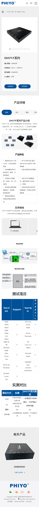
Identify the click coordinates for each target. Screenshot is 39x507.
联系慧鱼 (24, 86)
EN (31, 3)
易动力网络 (29, 501)
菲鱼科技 (16, 501)
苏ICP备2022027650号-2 (10, 499)
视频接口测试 (21, 12)
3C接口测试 (10, 12)
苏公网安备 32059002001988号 (27, 499)
